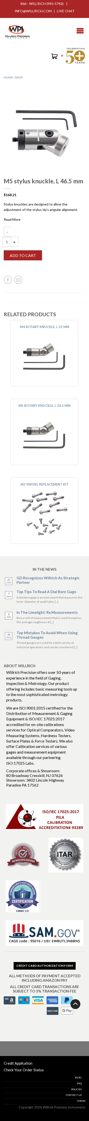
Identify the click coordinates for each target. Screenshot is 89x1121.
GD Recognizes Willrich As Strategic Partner (48, 580)
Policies (76, 1089)
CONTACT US (74, 1094)
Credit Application (18, 1063)
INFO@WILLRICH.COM (33, 11)
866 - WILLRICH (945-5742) (42, 3)
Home (8, 77)
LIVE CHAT (66, 11)
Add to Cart (23, 255)
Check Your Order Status (24, 1070)
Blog (78, 1077)
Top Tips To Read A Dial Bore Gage (46, 591)
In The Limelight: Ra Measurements (47, 612)
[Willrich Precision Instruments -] (17, 31)
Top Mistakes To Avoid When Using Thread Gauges (47, 635)
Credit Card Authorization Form (44, 965)
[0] (54, 57)
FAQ (79, 1083)
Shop (19, 77)
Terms (81, 1100)
